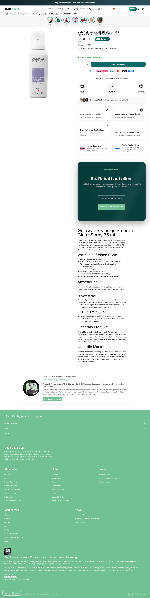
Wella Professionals (11, 534)
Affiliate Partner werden (60, 501)
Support (7, 428)
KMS (6, 541)
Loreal (6, 526)
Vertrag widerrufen (58, 478)
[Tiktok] (140, 594)
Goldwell (7, 519)
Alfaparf (7, 515)
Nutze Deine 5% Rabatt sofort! (111, 207)
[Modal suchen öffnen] (126, 8)
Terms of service (10, 493)
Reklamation (56, 486)
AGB (5, 478)
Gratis (132, 8)
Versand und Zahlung (12, 489)
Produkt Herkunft (10, 423)
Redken (7, 530)
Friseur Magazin (105, 482)
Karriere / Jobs (104, 474)
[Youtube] (136, 594)
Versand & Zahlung (58, 497)
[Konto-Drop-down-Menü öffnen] (138, 8)
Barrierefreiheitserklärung (13, 501)
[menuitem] (50, 8)
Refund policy (9, 497)
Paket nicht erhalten (59, 489)
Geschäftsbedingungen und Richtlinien (45, 594)
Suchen (54, 493)
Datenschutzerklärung (12, 482)
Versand (90, 48)
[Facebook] (128, 594)
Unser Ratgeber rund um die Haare (111, 478)
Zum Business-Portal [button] (52, 399)
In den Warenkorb (118, 64)
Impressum (8, 474)
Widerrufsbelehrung (11, 486)
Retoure (55, 482)
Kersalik (7, 522)
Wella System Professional (13, 537)
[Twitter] (144, 594)
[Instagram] (132, 594)
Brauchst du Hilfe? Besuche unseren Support (112, 78)
